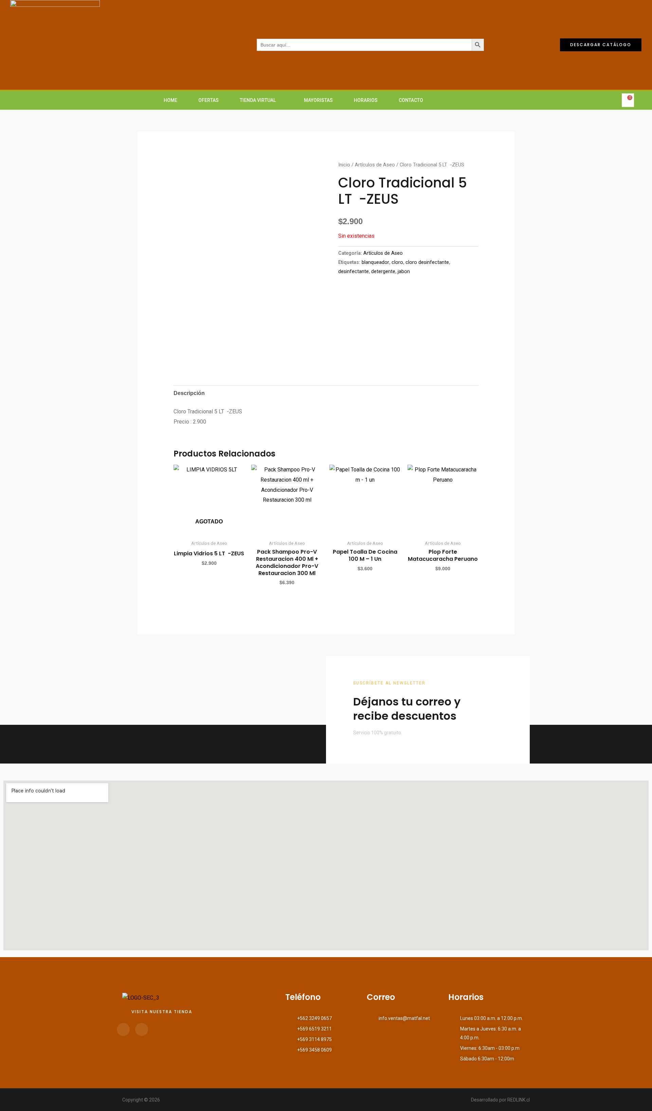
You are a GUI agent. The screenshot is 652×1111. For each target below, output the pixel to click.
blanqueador (375, 262)
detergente (383, 271)
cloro (397, 262)
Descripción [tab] (189, 393)
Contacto (411, 100)
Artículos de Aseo (375, 165)
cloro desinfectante (427, 262)
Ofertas (208, 100)
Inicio (344, 165)
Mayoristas (318, 100)
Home (170, 100)
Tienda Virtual (258, 100)
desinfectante (353, 271)
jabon (404, 271)
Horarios (366, 100)
